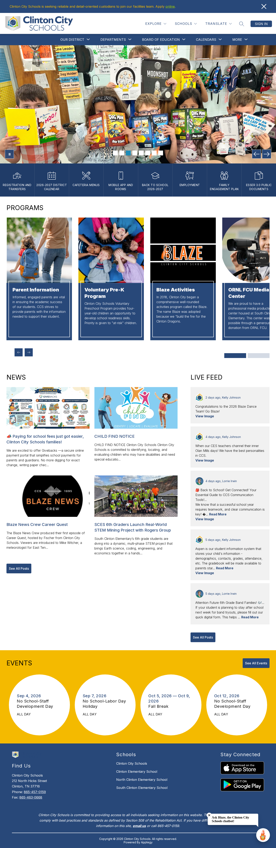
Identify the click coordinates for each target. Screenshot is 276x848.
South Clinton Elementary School (141, 788)
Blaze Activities (175, 290)
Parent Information (36, 290)
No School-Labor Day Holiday (104, 704)
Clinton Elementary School (136, 771)
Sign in (261, 24)
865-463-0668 (30, 797)
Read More (217, 514)
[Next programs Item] (29, 352)
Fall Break (160, 706)
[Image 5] (141, 153)
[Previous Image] (256, 154)
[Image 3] (128, 153)
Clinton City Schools (131, 763)
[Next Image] (266, 154)
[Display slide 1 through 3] (235, 355)
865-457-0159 (35, 792)
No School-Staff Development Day (36, 704)
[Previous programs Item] (19, 352)
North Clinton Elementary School (141, 780)
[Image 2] (121, 153)
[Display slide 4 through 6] (259, 355)
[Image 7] (154, 153)
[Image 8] (160, 153)
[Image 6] (147, 153)
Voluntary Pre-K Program (104, 293)
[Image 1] (115, 153)
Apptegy (147, 842)
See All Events (256, 663)
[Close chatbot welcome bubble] (209, 815)
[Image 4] (134, 153)
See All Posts (19, 568)
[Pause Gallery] (9, 154)
